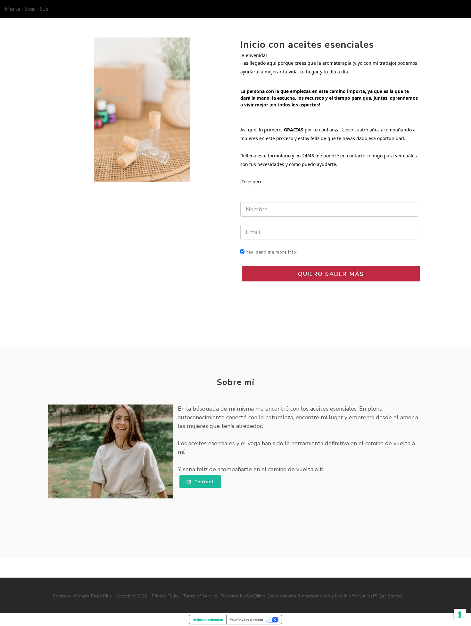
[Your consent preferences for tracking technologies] (460, 615)
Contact (203, 482)
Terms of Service (200, 596)
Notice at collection (208, 620)
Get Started (391, 596)
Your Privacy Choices (246, 620)
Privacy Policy (165, 596)
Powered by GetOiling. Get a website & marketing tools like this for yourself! (298, 596)
